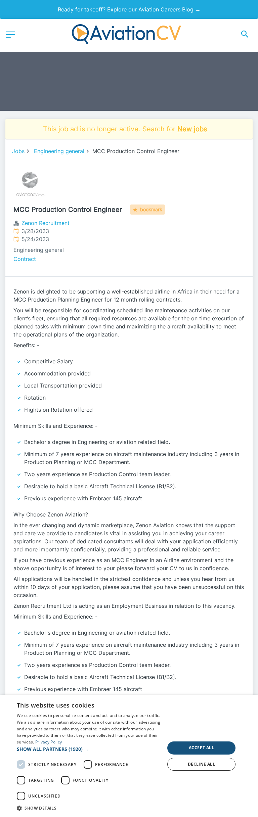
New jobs (192, 129)
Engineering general (59, 151)
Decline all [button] (201, 764)
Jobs (18, 151)
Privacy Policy (48, 742)
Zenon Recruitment (46, 223)
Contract (24, 259)
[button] (89, 749)
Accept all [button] (201, 748)
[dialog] (129, 756)
